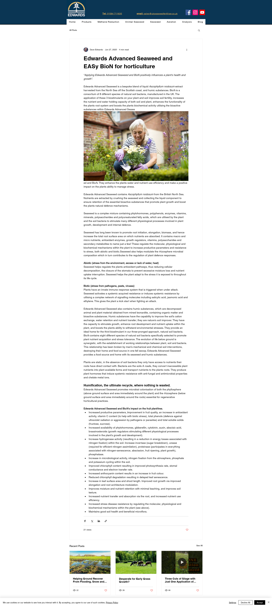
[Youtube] (202, 12)
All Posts (73, 30)
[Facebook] (188, 12)
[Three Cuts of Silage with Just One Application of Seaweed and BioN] (182, 562)
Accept (260, 602)
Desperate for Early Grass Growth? (134, 580)
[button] (199, 30)
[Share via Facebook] (85, 521)
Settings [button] (232, 602)
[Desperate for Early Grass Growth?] (136, 562)
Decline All (245, 602)
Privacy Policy (112, 602)
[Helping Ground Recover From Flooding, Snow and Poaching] (90, 562)
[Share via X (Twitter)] (92, 521)
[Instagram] (195, 12)
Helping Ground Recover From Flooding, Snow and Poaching (88, 580)
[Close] (268, 602)
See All (199, 545)
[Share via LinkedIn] (98, 521)
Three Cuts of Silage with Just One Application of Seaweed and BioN (180, 580)
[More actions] (186, 49)
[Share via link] (105, 521)
